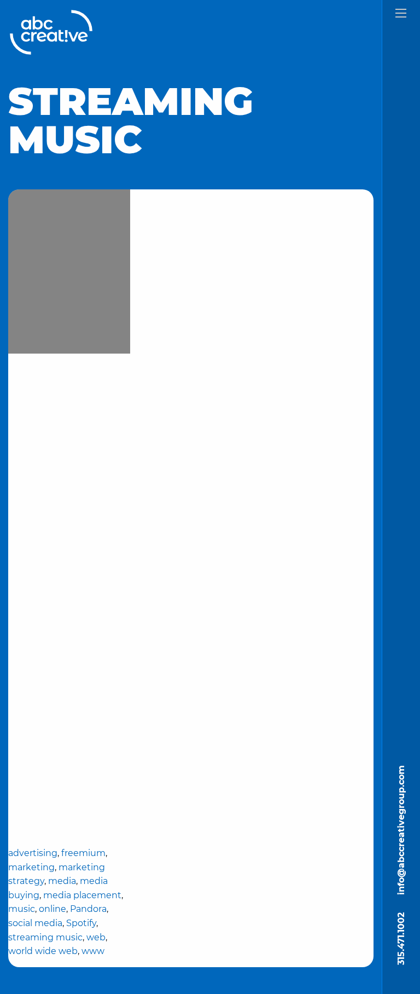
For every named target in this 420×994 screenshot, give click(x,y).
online (52, 909)
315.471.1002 (401, 938)
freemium (83, 853)
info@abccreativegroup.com (401, 830)
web (96, 937)
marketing (31, 867)
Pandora (88, 909)
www (92, 951)
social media (35, 923)
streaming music (45, 937)
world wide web (43, 951)
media (62, 881)
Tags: (69, 764)
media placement (82, 895)
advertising (32, 853)
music (21, 909)
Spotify (81, 923)
